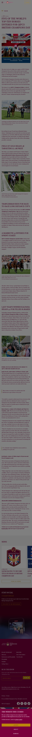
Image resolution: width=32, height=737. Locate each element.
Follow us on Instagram (11, 604)
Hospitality (4, 659)
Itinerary (4, 654)
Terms (7, 696)
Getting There (5, 664)
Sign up (26, 677)
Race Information (20, 654)
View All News (16, 581)
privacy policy (18, 719)
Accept (16, 725)
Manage (16, 733)
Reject (16, 729)
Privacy (3, 696)
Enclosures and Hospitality (8, 657)
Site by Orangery (6, 703)
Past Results (19, 657)
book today (5, 528)
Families (4, 661)
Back (6, 11)
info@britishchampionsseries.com (10, 689)
